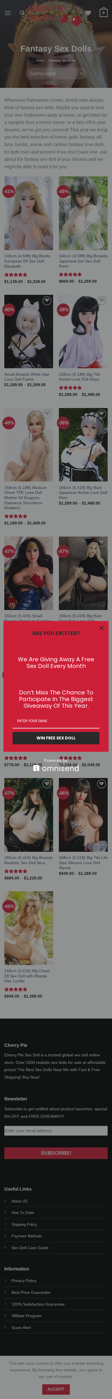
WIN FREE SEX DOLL (56, 738)
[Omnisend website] (56, 765)
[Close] (102, 628)
